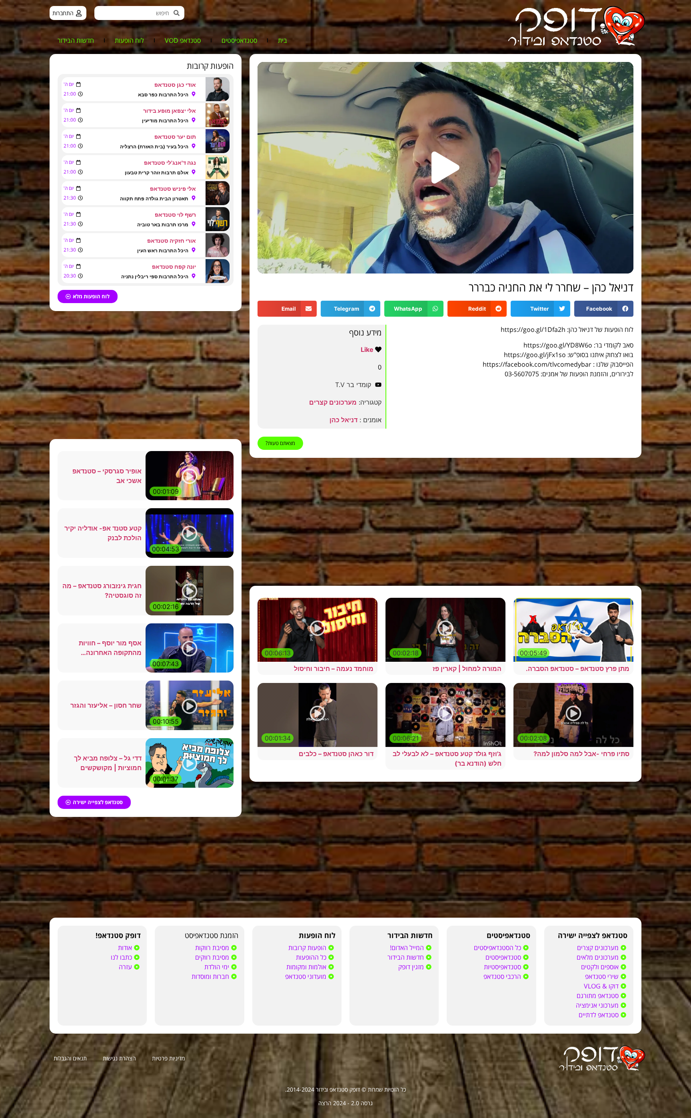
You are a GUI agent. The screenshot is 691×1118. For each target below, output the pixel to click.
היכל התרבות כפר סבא (163, 95)
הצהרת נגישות (119, 1058)
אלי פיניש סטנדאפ (173, 188)
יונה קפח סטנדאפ (174, 266)
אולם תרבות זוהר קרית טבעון (156, 173)
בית (282, 40)
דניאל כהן (343, 420)
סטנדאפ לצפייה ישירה (592, 935)
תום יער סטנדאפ (175, 136)
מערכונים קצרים (333, 402)
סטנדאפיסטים (239, 40)
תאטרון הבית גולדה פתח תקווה (154, 199)
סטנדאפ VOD (183, 40)
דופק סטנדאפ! (118, 935)
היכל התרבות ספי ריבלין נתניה (154, 277)
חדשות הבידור (76, 40)
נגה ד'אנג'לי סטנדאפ (170, 162)
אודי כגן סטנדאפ (175, 84)
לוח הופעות (129, 40)
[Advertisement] (445, 522)
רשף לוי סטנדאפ (175, 214)
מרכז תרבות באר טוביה (162, 225)
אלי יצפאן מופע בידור (169, 110)
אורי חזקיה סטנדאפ (171, 240)
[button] (445, 168)
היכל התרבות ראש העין (162, 251)
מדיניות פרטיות (168, 1058)
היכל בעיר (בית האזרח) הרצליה (154, 147)
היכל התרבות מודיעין (165, 121)
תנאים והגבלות (70, 1058)
